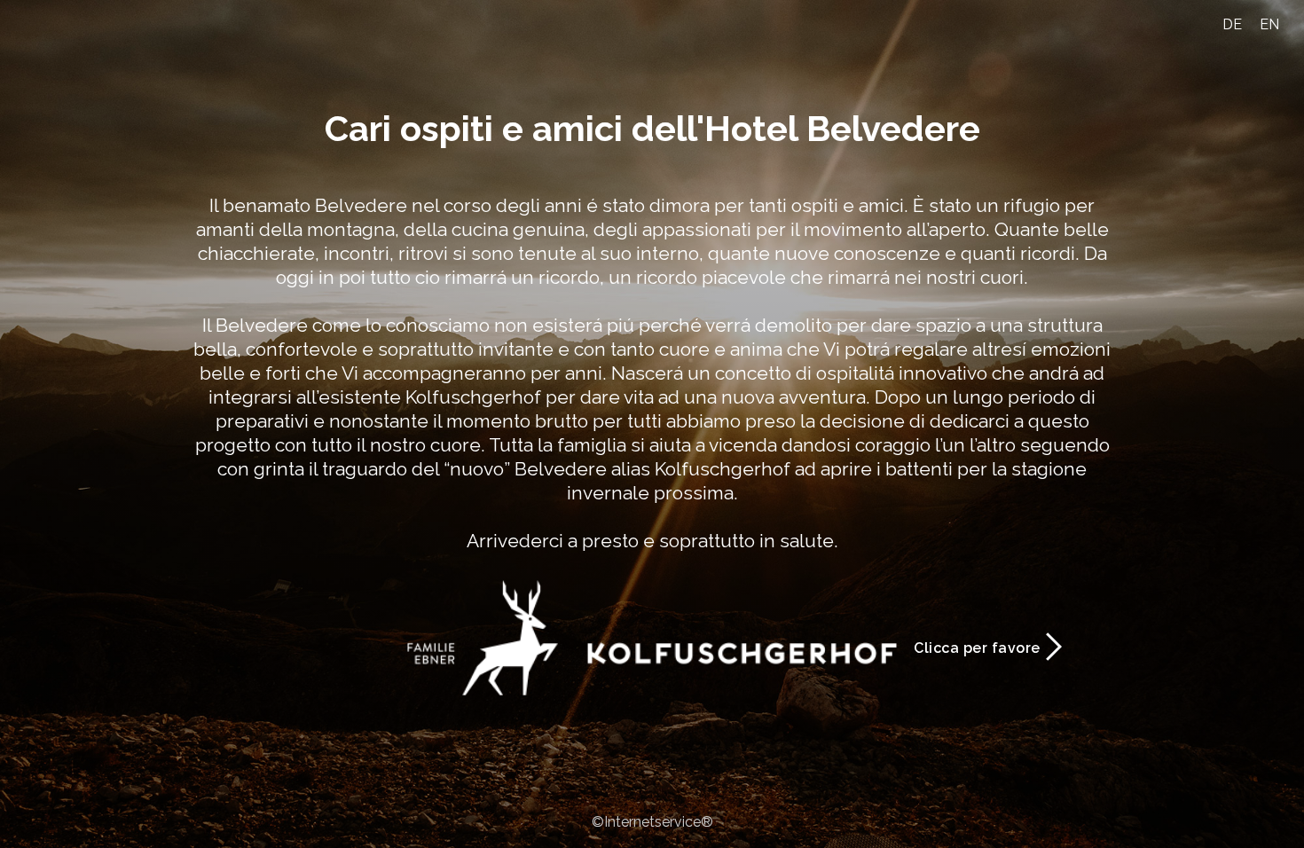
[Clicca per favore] (652, 639)
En (1269, 24)
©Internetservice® (652, 821)
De (1232, 24)
